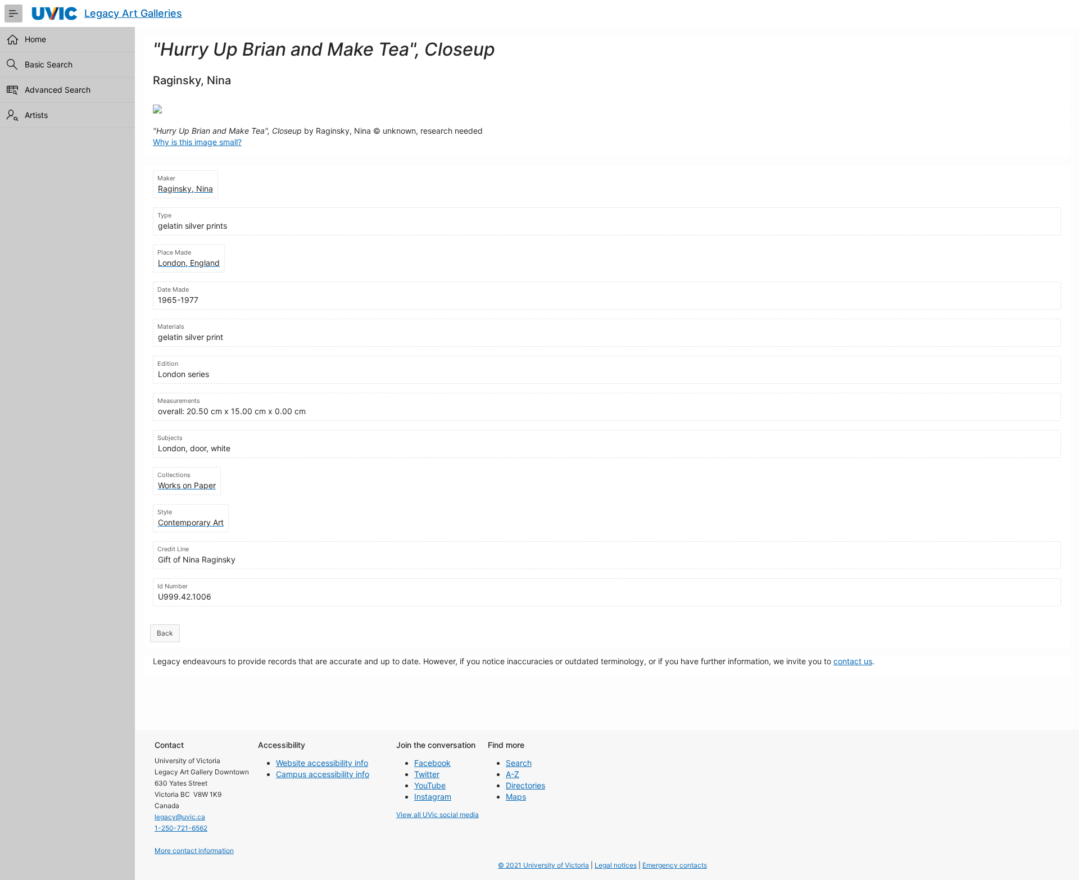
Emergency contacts (674, 865)
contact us (852, 661)
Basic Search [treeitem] (48, 64)
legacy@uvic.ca (180, 817)
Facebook (432, 763)
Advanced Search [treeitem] (57, 89)
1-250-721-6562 (181, 828)
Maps (516, 796)
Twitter (426, 774)
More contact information (194, 850)
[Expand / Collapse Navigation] (13, 13)
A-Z (512, 774)
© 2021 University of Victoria (543, 865)
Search (519, 763)
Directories (525, 785)
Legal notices (616, 865)
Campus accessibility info (322, 774)
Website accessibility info (322, 763)
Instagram (432, 796)
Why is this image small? (197, 142)
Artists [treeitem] (36, 115)
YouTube (430, 785)
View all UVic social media (437, 814)
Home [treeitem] (35, 39)
